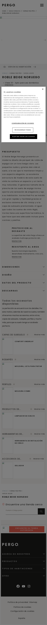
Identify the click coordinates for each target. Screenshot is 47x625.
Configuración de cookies (23, 123)
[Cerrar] (42, 89)
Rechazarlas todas (23, 130)
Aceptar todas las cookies (23, 136)
